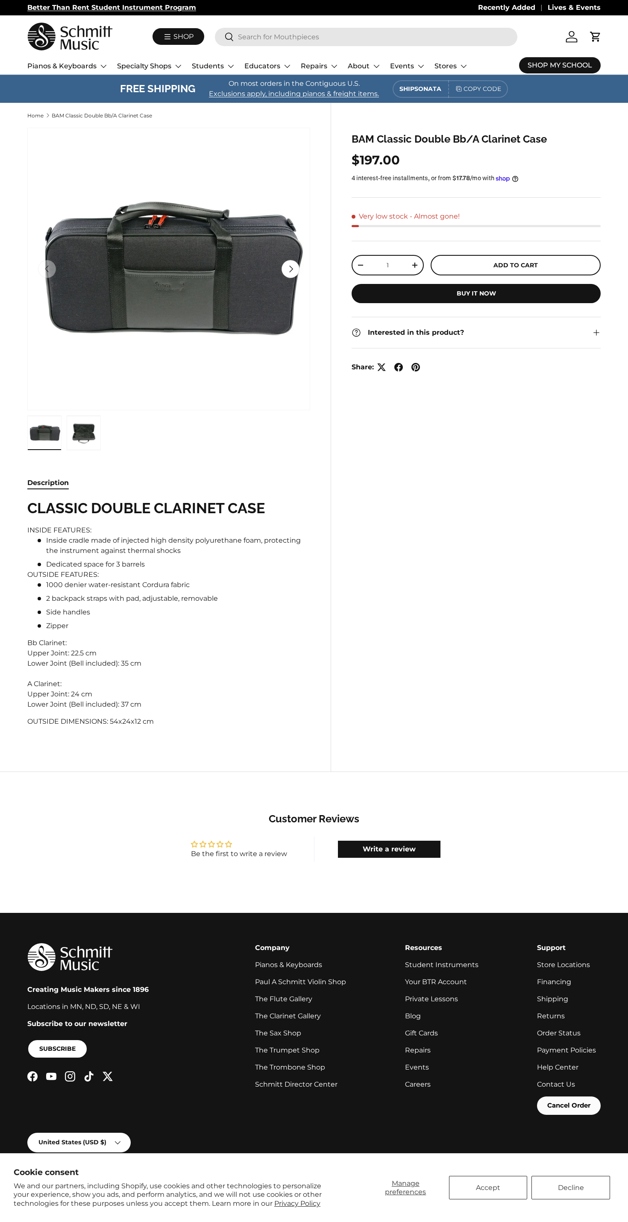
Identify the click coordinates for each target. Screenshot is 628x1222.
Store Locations (563, 965)
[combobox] (366, 37)
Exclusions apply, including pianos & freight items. (294, 94)
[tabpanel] (168, 616)
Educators (262, 66)
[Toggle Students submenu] (231, 66)
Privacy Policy (297, 1203)
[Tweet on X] (381, 367)
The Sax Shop (278, 1033)
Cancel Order (568, 1105)
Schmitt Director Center (296, 1084)
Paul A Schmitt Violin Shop (300, 982)
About (359, 66)
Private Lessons (431, 999)
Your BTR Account (436, 982)
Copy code (482, 89)
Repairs (314, 66)
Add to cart (515, 265)
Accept (488, 1188)
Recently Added (506, 7)
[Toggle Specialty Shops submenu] (178, 66)
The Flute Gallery (283, 999)
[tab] (48, 483)
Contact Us (556, 1084)
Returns (551, 1016)
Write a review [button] (389, 849)
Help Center (557, 1067)
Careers (418, 1084)
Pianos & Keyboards (62, 66)
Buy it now (476, 293)
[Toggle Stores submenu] (463, 66)
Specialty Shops (144, 66)
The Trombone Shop (290, 1067)
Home (35, 115)
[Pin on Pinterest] (415, 367)
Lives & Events (574, 7)
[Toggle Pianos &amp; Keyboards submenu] (103, 66)
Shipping (552, 999)
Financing (554, 982)
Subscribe (57, 1048)
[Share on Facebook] (398, 367)
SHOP (183, 36)
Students (208, 66)
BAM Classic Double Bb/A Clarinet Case (102, 115)
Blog (413, 1016)
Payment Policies (566, 1050)
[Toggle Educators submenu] (287, 66)
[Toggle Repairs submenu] (334, 66)
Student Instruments (441, 965)
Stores (445, 66)
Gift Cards (421, 1033)
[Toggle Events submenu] (421, 66)
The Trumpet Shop (287, 1050)
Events (402, 66)
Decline (571, 1188)
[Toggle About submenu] (376, 66)
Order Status (559, 1033)
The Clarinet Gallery (288, 1016)
